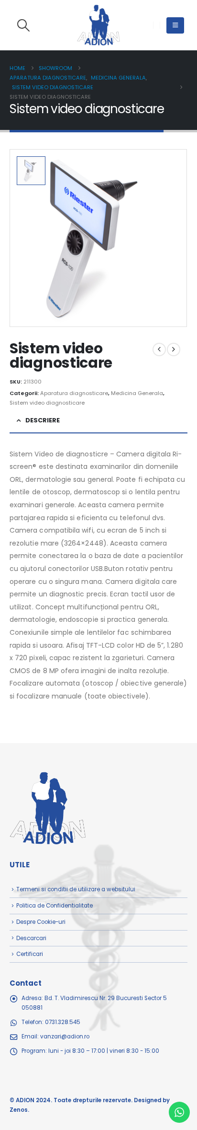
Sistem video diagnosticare (47, 403)
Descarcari (31, 938)
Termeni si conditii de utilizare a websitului (75, 889)
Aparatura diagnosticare (74, 393)
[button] (23, 25)
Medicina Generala (137, 393)
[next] (173, 349)
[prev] (159, 349)
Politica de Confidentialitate (54, 905)
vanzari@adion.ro (64, 1036)
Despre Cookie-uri (41, 922)
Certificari (29, 954)
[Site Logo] (98, 25)
